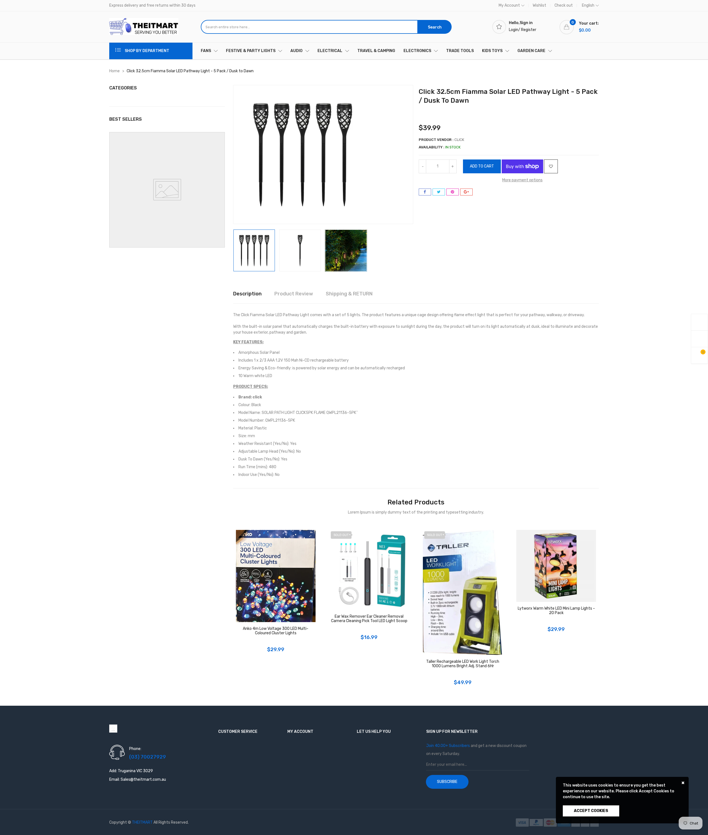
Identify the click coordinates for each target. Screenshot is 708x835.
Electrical (329, 50)
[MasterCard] (551, 822)
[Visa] (523, 822)
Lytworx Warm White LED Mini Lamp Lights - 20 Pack (556, 610)
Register (528, 29)
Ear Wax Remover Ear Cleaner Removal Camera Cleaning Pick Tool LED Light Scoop (369, 618)
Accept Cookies (591, 810)
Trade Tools (460, 50)
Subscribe (447, 781)
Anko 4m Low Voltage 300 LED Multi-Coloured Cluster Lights (275, 631)
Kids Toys (492, 50)
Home (114, 71)
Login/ (514, 29)
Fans (206, 50)
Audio (296, 50)
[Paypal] (537, 822)
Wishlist (539, 5)
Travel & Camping (376, 50)
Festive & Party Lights (250, 50)
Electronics (417, 50)
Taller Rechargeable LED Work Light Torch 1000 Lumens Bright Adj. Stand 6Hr (462, 663)
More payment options (522, 180)
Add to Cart (482, 166)
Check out (564, 5)
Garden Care (531, 50)
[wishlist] (699, 339)
